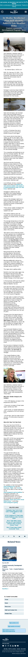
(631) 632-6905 (5, 643)
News (6, 603)
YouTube (19, 488)
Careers (18, 648)
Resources (8, 606)
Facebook (6, 488)
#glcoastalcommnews (14, 626)
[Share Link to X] (14, 536)
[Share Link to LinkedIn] (19, 536)
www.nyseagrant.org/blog (11, 502)
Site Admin (23, 648)
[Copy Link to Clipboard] (3, 536)
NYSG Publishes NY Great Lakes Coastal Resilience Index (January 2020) (14, 517)
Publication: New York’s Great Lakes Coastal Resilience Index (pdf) (14, 511)
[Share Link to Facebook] (8, 536)
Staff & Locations (12, 648)
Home (6, 599)
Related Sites (8, 613)
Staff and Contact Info (11, 610)
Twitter (11, 488)
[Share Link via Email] (25, 536)
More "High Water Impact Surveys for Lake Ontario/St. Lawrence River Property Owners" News (14, 523)
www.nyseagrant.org (9, 486)
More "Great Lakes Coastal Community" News (14, 528)
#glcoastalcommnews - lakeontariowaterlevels (9, 630)
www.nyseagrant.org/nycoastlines (13, 492)
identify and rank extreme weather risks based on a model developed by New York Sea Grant (14, 187)
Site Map (6, 648)
